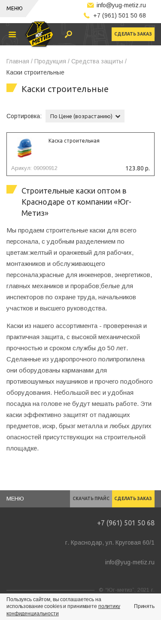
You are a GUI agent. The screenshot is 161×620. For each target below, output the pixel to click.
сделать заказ (133, 34)
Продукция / (52, 61)
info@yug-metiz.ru (121, 5)
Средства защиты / (99, 61)
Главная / (19, 61)
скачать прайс (91, 498)
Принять (144, 606)
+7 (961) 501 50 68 (119, 15)
